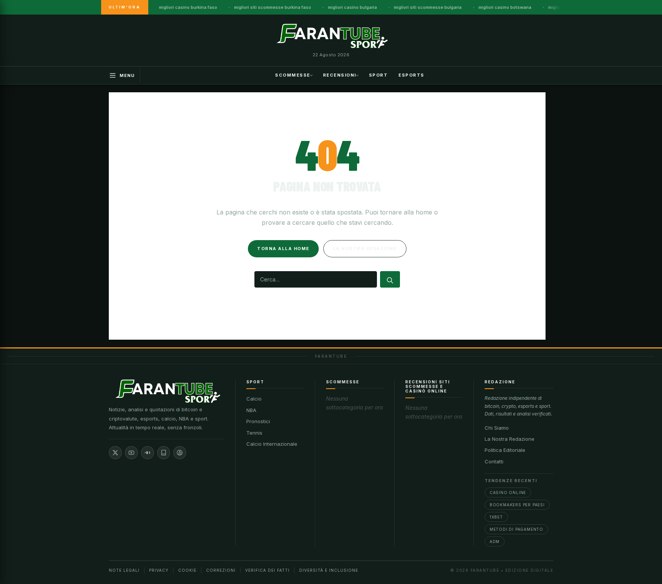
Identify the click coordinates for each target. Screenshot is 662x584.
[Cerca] (390, 279)
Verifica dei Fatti (267, 570)
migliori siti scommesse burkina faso (272, 7)
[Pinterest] (179, 452)
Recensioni (339, 74)
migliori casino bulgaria (352, 7)
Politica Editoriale (505, 450)
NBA (251, 410)
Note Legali (124, 570)
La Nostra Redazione (509, 439)
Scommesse (292, 74)
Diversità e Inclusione (328, 570)
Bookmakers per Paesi (517, 504)
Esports (411, 74)
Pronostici (258, 421)
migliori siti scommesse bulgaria (428, 7)
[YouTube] (131, 452)
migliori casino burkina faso (188, 7)
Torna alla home (283, 248)
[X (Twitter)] (115, 452)
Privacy (159, 570)
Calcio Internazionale (271, 444)
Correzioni (221, 570)
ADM (495, 541)
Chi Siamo (497, 428)
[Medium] (147, 452)
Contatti (494, 461)
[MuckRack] (163, 452)
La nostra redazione (365, 248)
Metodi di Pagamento (516, 529)
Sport (378, 74)
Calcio (254, 399)
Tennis (254, 433)
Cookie (187, 570)
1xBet (496, 517)
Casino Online (508, 492)
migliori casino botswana (504, 7)
